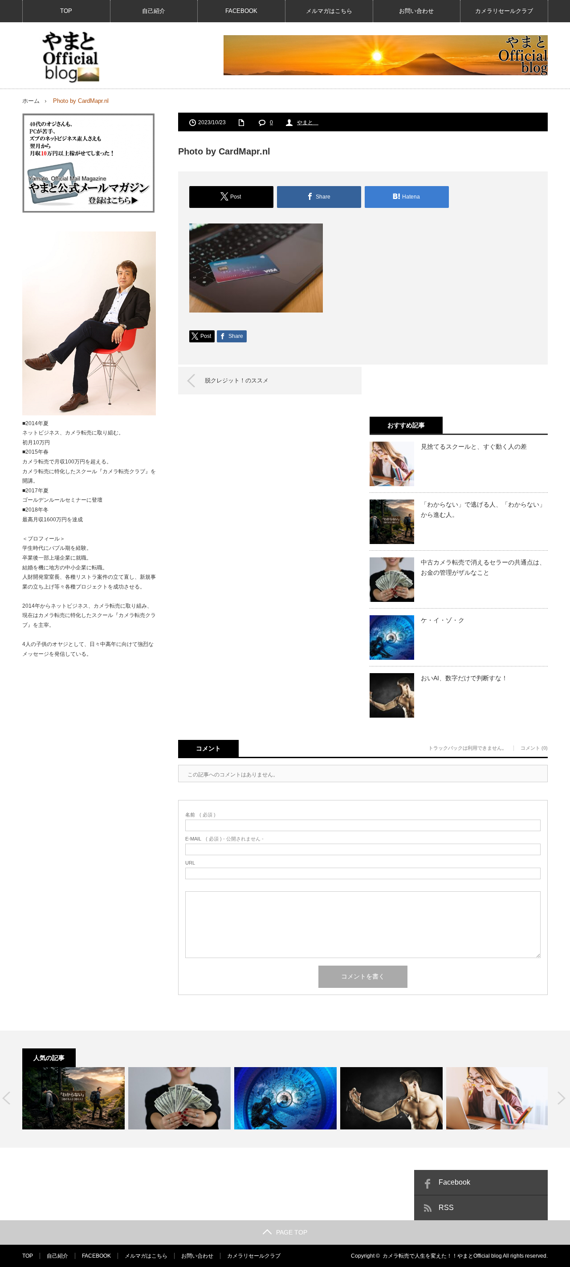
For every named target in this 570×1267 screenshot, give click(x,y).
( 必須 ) (200, 814)
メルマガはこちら (329, 11)
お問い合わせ (416, 11)
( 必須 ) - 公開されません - (224, 839)
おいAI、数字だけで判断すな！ (464, 678)
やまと (307, 122)
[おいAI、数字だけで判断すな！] (391, 1098)
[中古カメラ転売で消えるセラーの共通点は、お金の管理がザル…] (179, 1098)
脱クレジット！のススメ (237, 380)
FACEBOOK (241, 11)
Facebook (454, 1182)
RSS (446, 1207)
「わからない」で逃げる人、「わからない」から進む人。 (483, 509)
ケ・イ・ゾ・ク (442, 620)
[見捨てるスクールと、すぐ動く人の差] (497, 1098)
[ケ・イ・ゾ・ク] (285, 1098)
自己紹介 (153, 11)
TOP (66, 11)
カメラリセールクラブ (504, 11)
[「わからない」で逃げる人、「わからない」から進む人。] (73, 1098)
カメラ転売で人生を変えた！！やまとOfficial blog (442, 1256)
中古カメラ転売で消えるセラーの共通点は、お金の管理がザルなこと (483, 567)
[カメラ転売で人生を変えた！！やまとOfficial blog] (69, 57)
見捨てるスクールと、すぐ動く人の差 (474, 446)
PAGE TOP (291, 1232)
